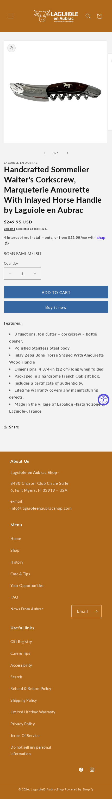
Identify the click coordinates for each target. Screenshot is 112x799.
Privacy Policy (22, 724)
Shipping (9, 228)
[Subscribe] (95, 611)
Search (16, 677)
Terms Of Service (25, 735)
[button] (10, 16)
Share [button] (14, 427)
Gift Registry (21, 641)
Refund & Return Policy (30, 688)
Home (15, 538)
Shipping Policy (23, 700)
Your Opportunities (26, 585)
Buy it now (56, 307)
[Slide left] (44, 153)
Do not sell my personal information (30, 750)
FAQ (14, 597)
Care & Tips (20, 574)
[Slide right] (67, 153)
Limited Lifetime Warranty (32, 712)
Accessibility (21, 665)
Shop (14, 550)
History (16, 562)
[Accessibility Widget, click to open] (103, 399)
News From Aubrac (27, 609)
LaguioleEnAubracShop (47, 789)
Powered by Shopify (79, 789)
